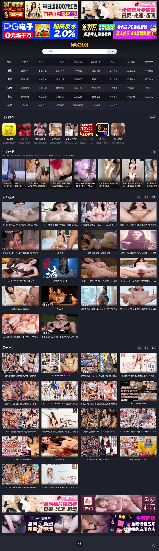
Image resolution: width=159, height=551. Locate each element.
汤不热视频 (78, 105)
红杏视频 (96, 105)
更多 (153, 197)
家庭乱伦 (43, 96)
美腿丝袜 (96, 88)
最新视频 (8, 197)
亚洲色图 (43, 88)
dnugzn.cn (79, 45)
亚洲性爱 (25, 79)
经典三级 (114, 79)
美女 (139, 197)
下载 (153, 152)
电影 (9, 79)
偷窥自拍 (25, 88)
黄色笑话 (131, 96)
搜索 (112, 51)
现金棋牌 (131, 62)
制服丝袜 (96, 79)
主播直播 (131, 70)
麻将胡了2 (95, 62)
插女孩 (25, 105)
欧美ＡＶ (60, 70)
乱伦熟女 (131, 79)
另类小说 (114, 96)
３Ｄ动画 (78, 70)
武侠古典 (78, 96)
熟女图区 (131, 88)
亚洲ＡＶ (25, 70)
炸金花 (114, 62)
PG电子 (24, 62)
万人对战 (60, 62)
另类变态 (149, 79)
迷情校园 (96, 96)
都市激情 (25, 96)
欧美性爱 (78, 79)
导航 (9, 105)
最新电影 (8, 348)
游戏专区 (78, 62)
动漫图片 (78, 88)
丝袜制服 (114, 70)
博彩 (9, 62)
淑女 (146, 348)
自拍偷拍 (43, 70)
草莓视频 (60, 105)
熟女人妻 (96, 70)
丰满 (139, 348)
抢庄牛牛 (149, 62)
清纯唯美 (114, 88)
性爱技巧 (149, 96)
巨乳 (146, 197)
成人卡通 (60, 79)
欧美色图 (60, 88)
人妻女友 (60, 96)
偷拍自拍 (43, 79)
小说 (9, 96)
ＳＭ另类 (149, 70)
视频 (9, 70)
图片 (9, 88)
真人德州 (43, 62)
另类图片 (149, 88)
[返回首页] (154, 546)
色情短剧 (114, 105)
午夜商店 (43, 105)
